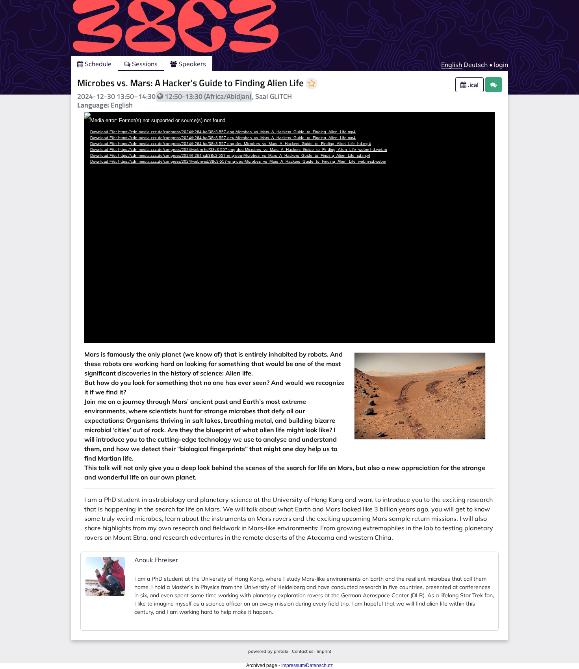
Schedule (97, 64)
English (451, 65)
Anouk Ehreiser (156, 560)
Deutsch (476, 65)
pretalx (281, 651)
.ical (472, 84)
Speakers (191, 64)
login (501, 65)
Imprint (324, 651)
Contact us (302, 651)
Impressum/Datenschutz (307, 665)
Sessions (144, 64)
